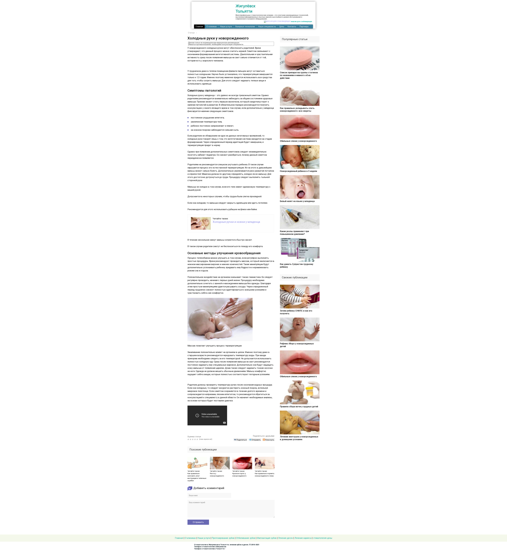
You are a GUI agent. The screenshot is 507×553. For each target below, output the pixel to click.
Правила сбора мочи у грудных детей (299, 406)
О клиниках (211, 26)
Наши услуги (226, 26)
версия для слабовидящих (301, 21)
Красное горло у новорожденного (239, 474)
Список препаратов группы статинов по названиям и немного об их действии (299, 75)
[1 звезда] (188, 439)
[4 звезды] (195, 439)
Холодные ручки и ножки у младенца (236, 221)
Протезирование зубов (223, 538)
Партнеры (304, 26)
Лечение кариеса (303, 538)
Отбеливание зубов (245, 538)
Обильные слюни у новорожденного (298, 141)
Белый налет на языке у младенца (297, 201)
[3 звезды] (193, 439)
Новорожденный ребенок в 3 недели (298, 171)
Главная (199, 26)
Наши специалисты (267, 26)
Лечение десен (285, 538)
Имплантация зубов (266, 538)
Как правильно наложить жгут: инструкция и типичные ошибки (196, 477)
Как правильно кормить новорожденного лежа (264, 474)
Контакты (292, 26)
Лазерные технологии (245, 26)
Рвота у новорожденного (217, 474)
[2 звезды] (191, 439)
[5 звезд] (197, 439)
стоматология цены (322, 538)
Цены (281, 26)
